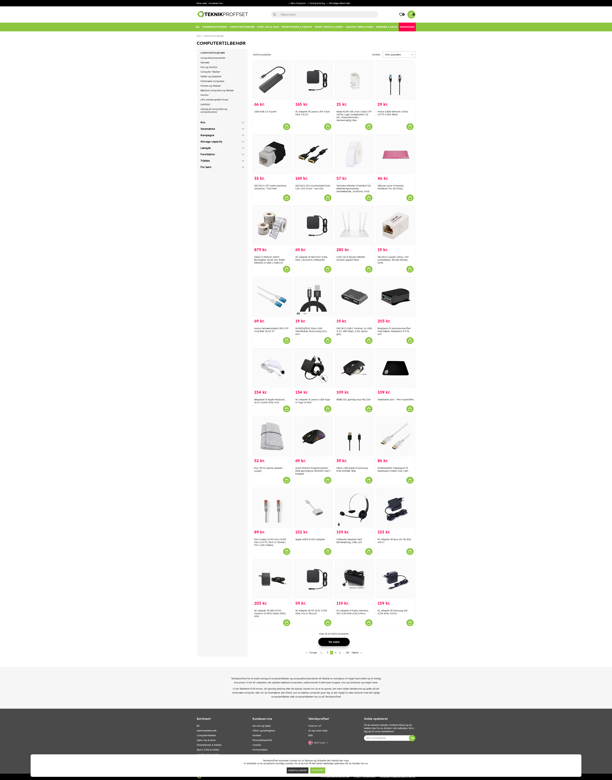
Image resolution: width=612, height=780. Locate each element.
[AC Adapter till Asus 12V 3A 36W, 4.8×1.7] (395, 508)
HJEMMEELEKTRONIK (207, 730)
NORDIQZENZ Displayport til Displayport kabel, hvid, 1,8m (393, 469)
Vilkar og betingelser (263, 730)
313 (347, 652)
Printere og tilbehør (210, 85)
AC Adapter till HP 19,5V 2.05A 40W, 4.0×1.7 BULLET (311, 612)
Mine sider (202, 3)
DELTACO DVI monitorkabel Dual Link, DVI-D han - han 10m (312, 187)
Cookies (256, 745)
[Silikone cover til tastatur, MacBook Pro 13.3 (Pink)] (395, 154)
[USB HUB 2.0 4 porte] (272, 80)
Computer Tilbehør (210, 71)
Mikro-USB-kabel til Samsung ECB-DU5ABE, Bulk (352, 469)
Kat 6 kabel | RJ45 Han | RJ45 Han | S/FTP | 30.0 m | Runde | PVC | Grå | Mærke (270, 542)
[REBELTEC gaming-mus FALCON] (354, 368)
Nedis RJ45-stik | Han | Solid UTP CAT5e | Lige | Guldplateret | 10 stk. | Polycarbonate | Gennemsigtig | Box (354, 116)
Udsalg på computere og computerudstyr (213, 110)
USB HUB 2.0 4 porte (265, 111)
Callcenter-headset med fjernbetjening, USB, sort (349, 541)
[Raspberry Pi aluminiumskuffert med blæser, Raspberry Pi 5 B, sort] (395, 297)
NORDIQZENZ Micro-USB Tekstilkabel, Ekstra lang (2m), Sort (311, 331)
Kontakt (256, 735)
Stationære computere (212, 81)
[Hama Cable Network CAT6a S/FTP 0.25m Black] (395, 80)
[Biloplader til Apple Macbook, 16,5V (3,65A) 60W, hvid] (272, 368)
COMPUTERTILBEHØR (213, 36)
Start (199, 36)
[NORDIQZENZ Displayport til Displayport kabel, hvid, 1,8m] (395, 437)
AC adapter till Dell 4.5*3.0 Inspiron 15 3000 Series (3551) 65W (270, 613)
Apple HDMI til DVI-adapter (310, 539)
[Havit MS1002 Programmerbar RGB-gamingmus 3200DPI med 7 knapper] (313, 437)
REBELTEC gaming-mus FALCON (353, 399)
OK (412, 738)
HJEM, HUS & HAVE (206, 740)
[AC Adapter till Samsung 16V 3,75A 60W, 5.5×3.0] (395, 579)
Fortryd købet (259, 749)
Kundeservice (216, 3)
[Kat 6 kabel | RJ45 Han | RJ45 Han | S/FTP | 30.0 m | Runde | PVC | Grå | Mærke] (272, 508)
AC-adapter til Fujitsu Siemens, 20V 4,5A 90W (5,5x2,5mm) (352, 612)
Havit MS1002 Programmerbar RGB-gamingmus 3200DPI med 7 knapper (313, 471)
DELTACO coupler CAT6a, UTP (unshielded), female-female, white (393, 260)
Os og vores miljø (317, 730)
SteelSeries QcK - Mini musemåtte (395, 399)
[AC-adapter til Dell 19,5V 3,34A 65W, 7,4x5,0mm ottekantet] (313, 226)
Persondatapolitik (262, 740)
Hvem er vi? (314, 725)
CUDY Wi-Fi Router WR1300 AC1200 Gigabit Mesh (350, 258)
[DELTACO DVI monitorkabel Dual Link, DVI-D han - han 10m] (313, 154)
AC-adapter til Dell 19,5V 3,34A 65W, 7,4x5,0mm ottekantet (311, 258)
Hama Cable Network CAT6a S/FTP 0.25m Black (393, 113)
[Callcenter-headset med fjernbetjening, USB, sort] (354, 508)
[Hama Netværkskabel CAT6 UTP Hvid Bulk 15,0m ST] (272, 297)
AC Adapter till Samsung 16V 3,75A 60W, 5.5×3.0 (393, 612)
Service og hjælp (261, 725)
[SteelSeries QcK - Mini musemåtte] (395, 368)
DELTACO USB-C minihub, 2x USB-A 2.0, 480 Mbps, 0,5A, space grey (354, 331)
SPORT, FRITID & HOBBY (208, 749)
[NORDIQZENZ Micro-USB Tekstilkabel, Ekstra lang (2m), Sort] (313, 297)
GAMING (205, 104)
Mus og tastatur (208, 67)
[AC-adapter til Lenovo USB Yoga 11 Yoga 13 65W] (313, 368)
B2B (310, 735)
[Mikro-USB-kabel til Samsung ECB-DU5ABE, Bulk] (354, 437)
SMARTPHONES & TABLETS (209, 745)
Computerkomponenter (212, 58)
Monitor (204, 95)
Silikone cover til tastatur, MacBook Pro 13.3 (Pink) (391, 187)
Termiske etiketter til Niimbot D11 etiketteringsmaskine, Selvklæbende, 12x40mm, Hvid (353, 188)
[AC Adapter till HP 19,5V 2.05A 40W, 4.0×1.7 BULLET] (313, 579)
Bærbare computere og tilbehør (217, 90)
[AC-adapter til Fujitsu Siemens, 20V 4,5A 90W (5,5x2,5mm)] (354, 579)
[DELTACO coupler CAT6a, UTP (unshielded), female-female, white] (395, 226)
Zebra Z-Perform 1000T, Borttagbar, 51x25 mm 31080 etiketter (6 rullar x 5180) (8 (269, 260)
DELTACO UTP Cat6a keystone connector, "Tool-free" (270, 187)
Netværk (205, 62)
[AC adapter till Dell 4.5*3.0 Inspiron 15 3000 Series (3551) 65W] (272, 579)
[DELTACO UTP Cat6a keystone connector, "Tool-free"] (272, 154)
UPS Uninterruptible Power (214, 99)
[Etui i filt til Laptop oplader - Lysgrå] (272, 437)
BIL (198, 725)
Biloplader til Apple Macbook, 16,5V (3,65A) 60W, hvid (269, 401)
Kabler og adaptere (210, 76)
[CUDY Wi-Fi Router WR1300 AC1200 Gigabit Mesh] (354, 226)
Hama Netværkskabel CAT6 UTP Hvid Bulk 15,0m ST (271, 330)
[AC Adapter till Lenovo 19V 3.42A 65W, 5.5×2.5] (313, 80)
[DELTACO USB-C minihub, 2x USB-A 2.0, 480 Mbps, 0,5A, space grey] (354, 297)
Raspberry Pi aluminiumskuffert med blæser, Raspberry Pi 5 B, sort (394, 331)
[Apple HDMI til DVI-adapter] (313, 508)
